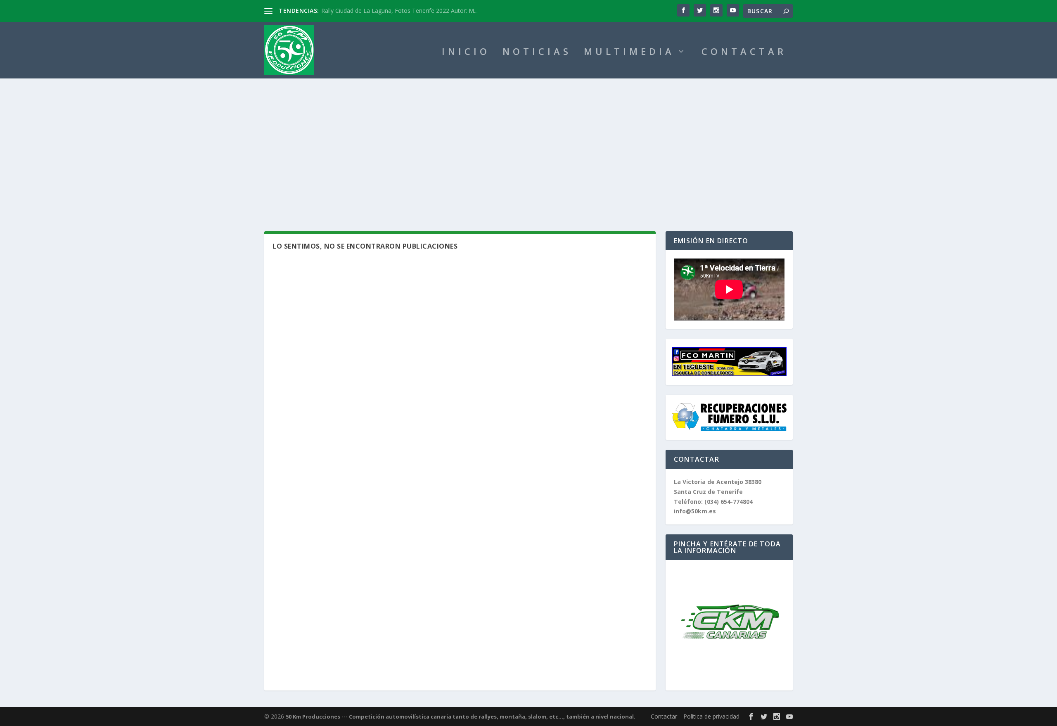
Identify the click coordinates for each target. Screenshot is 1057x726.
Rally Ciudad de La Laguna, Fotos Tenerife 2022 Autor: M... (399, 10)
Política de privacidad (711, 716)
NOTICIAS (536, 52)
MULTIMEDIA (629, 52)
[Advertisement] (528, 140)
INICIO (466, 52)
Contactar (664, 716)
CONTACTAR (744, 52)
